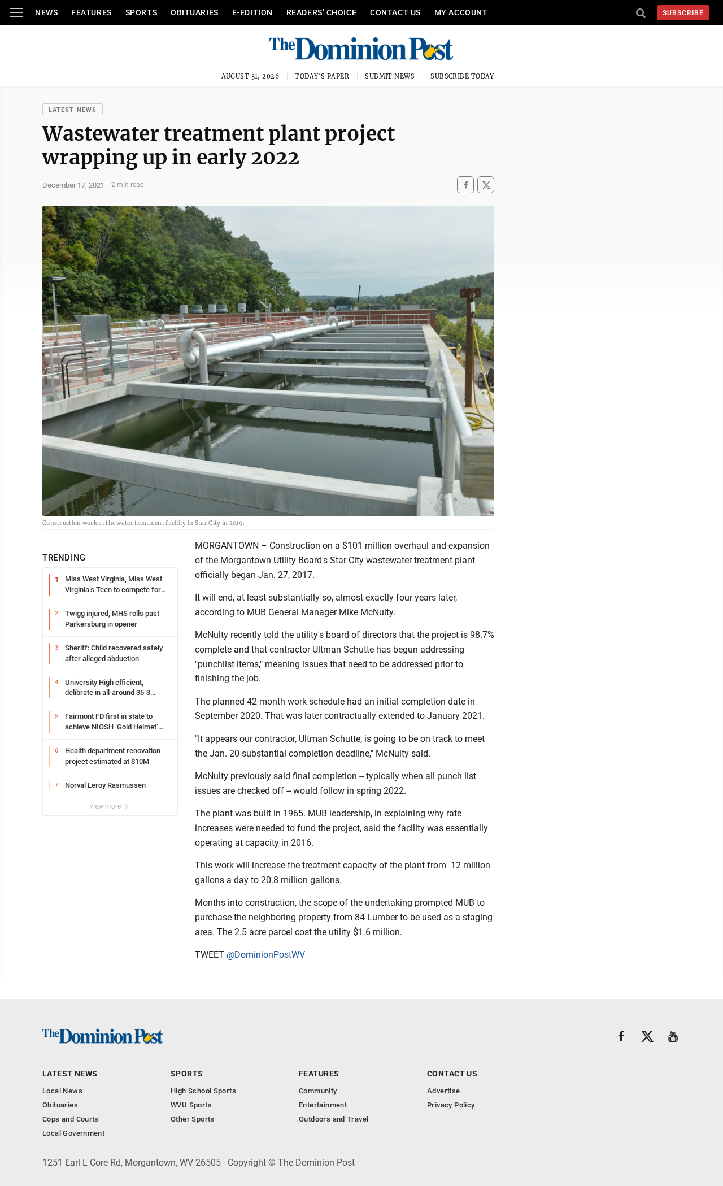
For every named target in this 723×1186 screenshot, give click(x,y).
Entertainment (323, 1105)
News (46, 12)
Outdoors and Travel (333, 1119)
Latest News (73, 110)
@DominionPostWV (266, 954)
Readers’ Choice (321, 12)
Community (318, 1091)
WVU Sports (191, 1105)
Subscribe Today (462, 76)
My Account (461, 12)
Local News (62, 1091)
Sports (141, 12)
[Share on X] (486, 185)
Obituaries (195, 12)
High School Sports (203, 1091)
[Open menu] (16, 12)
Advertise (443, 1091)
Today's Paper (322, 76)
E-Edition (252, 12)
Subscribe (683, 13)
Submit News (390, 76)
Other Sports (193, 1119)
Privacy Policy (450, 1105)
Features (91, 12)
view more (106, 806)
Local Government (73, 1133)
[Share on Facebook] (465, 185)
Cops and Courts (70, 1119)
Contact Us (395, 12)
